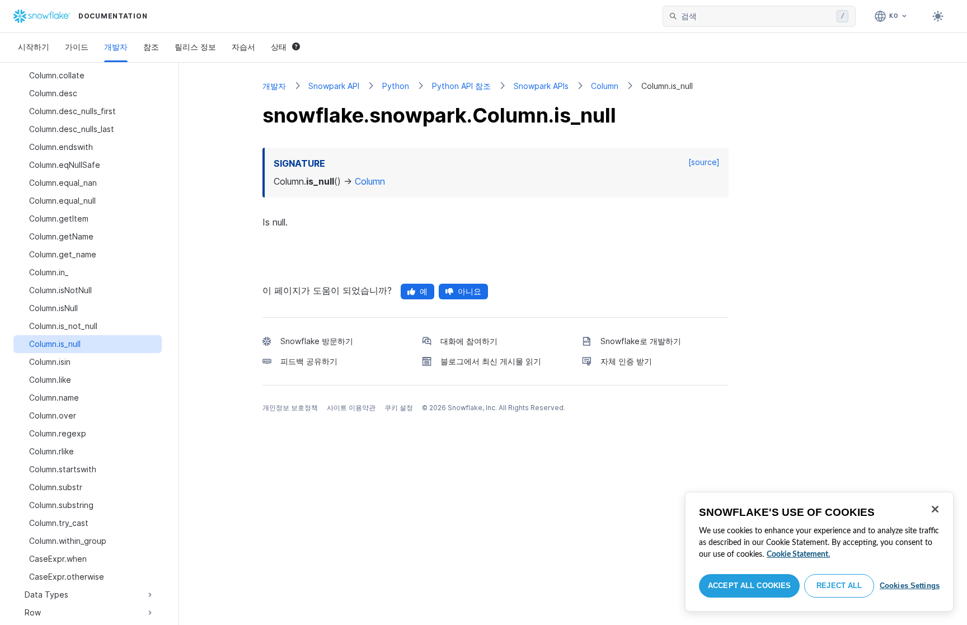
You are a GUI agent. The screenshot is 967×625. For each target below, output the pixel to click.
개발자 (116, 46)
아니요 (469, 291)
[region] (819, 552)
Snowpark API (333, 86)
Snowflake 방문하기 (316, 341)
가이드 (76, 46)
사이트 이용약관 (351, 407)
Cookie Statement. (798, 554)
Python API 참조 (461, 86)
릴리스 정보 (195, 46)
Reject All (839, 585)
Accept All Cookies (749, 585)
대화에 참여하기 (468, 341)
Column (604, 86)
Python (395, 86)
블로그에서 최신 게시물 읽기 (490, 361)
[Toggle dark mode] (938, 16)
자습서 (243, 46)
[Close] (935, 509)
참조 (151, 46)
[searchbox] (756, 16)
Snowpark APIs (541, 86)
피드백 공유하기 (308, 361)
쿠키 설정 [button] (398, 407)
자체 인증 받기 (626, 361)
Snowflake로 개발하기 (640, 341)
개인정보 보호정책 (290, 407)
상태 (279, 46)
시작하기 (33, 46)
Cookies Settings (910, 585)
